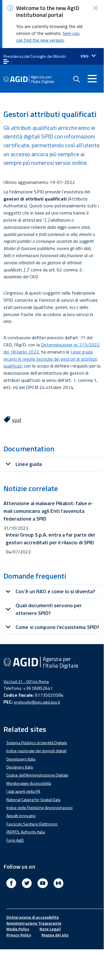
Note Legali (49, 929)
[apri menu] (6, 62)
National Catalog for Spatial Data (33, 800)
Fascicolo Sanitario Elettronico (32, 824)
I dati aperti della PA (23, 791)
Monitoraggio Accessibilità (28, 783)
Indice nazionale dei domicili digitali (36, 751)
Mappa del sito (55, 935)
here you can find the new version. (48, 36)
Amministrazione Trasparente (33, 923)
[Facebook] (11, 884)
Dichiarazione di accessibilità (32, 917)
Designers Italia (19, 767)
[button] (95, 8)
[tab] (51, 464)
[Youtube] (42, 884)
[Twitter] (27, 884)
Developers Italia (20, 759)
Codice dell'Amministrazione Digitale (37, 775)
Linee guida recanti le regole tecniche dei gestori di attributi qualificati (50, 359)
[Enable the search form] (76, 79)
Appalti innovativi (21, 816)
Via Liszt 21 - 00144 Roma (26, 681)
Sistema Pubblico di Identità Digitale (36, 743)
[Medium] (58, 884)
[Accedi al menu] (92, 78)
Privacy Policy (18, 935)
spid (16, 420)
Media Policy (17, 929)
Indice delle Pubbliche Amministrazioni (39, 808)
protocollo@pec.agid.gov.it (37, 702)
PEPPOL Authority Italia (25, 832)
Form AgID (15, 840)
